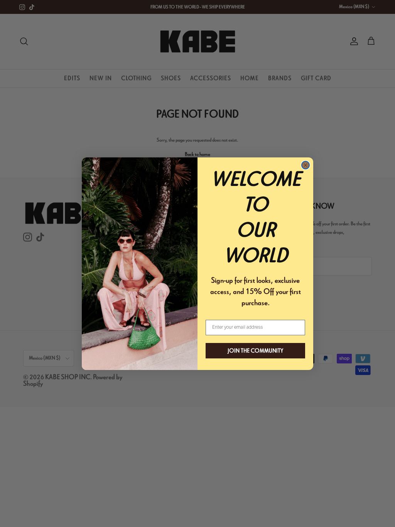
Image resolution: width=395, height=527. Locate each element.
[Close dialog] (305, 165)
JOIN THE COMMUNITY (255, 350)
